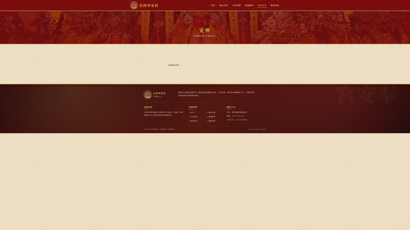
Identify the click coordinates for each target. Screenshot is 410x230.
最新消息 (262, 5)
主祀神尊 (236, 5)
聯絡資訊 (275, 5)
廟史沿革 (224, 5)
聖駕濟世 (249, 5)
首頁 (213, 5)
